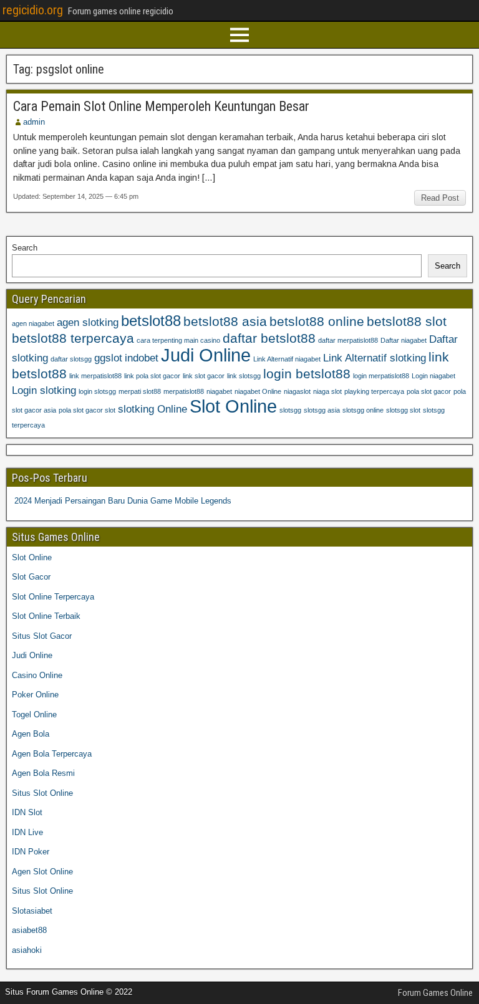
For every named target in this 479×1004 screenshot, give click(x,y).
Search (24, 247)
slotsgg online (363, 410)
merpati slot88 (140, 391)
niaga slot (327, 391)
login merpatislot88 (381, 376)
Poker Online (35, 694)
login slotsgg (97, 391)
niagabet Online (258, 391)
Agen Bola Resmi (43, 773)
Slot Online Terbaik (46, 616)
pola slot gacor (429, 391)
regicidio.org (32, 9)
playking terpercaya (374, 391)
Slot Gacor (31, 576)
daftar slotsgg (71, 359)
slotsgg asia (322, 410)
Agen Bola (30, 734)
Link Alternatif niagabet (287, 359)
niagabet (219, 391)
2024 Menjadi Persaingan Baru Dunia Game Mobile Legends (122, 500)
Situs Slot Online (42, 793)
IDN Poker (30, 851)
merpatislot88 (183, 391)
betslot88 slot (407, 321)
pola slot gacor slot (87, 410)
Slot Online (233, 406)
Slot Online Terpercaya (53, 596)
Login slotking (44, 390)
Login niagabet (433, 376)
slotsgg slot (403, 410)
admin (34, 122)
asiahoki (27, 950)
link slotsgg (244, 376)
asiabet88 (29, 930)
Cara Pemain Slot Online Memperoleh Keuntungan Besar (161, 106)
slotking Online (152, 409)
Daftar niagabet (403, 340)
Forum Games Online (435, 992)
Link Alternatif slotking (374, 358)
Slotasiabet (32, 911)
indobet (141, 358)
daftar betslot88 (269, 338)
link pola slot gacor (152, 376)
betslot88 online (316, 321)
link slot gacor (204, 376)
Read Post (440, 198)
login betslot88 (307, 373)
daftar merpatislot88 (348, 340)
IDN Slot (27, 812)
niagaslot (297, 391)
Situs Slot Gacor (42, 636)
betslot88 (151, 320)
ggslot (108, 358)
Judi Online (206, 355)
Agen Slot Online (42, 871)
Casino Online (37, 675)
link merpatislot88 (95, 376)
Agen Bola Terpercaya (52, 753)
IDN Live (27, 832)
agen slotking (88, 322)
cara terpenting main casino (178, 340)
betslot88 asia (225, 321)
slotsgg (290, 410)
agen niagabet (33, 323)
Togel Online (34, 714)
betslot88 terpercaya (73, 338)
